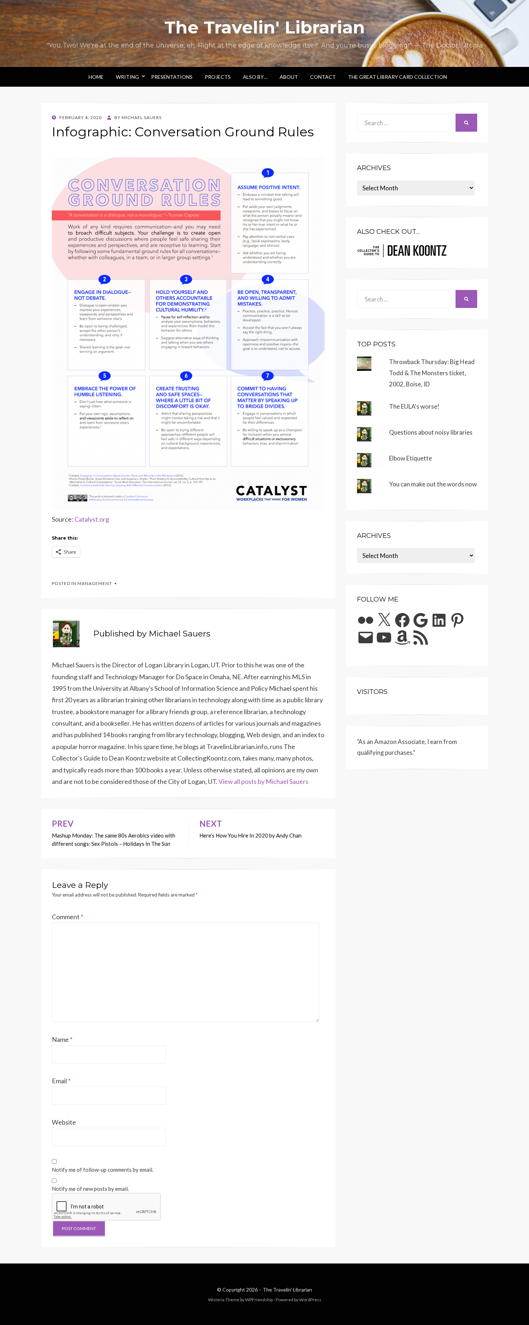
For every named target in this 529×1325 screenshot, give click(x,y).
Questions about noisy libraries (431, 432)
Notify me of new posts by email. (90, 1188)
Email (61, 1081)
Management (94, 583)
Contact (323, 77)
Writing (127, 77)
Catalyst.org (91, 519)
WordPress (310, 1299)
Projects (218, 77)
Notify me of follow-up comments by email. (102, 1169)
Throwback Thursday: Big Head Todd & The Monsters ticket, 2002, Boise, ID (432, 372)
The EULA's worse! (414, 406)
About (289, 77)
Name (62, 1039)
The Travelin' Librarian (264, 27)
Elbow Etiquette (410, 458)
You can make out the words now (433, 484)
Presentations (172, 77)
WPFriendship (259, 1299)
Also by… (255, 77)
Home (96, 77)
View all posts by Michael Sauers (263, 781)
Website (64, 1122)
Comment (67, 917)
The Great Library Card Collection (397, 77)
